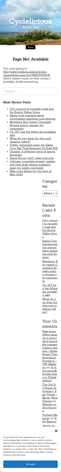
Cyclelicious (30, 21)
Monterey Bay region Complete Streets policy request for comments (30, 125)
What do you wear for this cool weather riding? (30, 140)
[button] (56, 430)
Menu (30, 47)
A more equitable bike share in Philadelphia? (49, 374)
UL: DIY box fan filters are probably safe (49, 290)
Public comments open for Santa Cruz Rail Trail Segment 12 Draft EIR (34, 146)
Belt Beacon (49, 420)
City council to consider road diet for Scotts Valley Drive (32, 110)
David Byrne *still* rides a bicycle (32, 158)
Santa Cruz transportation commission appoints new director (32, 117)
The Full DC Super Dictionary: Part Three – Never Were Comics (50, 393)
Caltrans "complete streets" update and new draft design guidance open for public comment (32, 165)
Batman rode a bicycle (49, 407)
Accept (30, 464)
